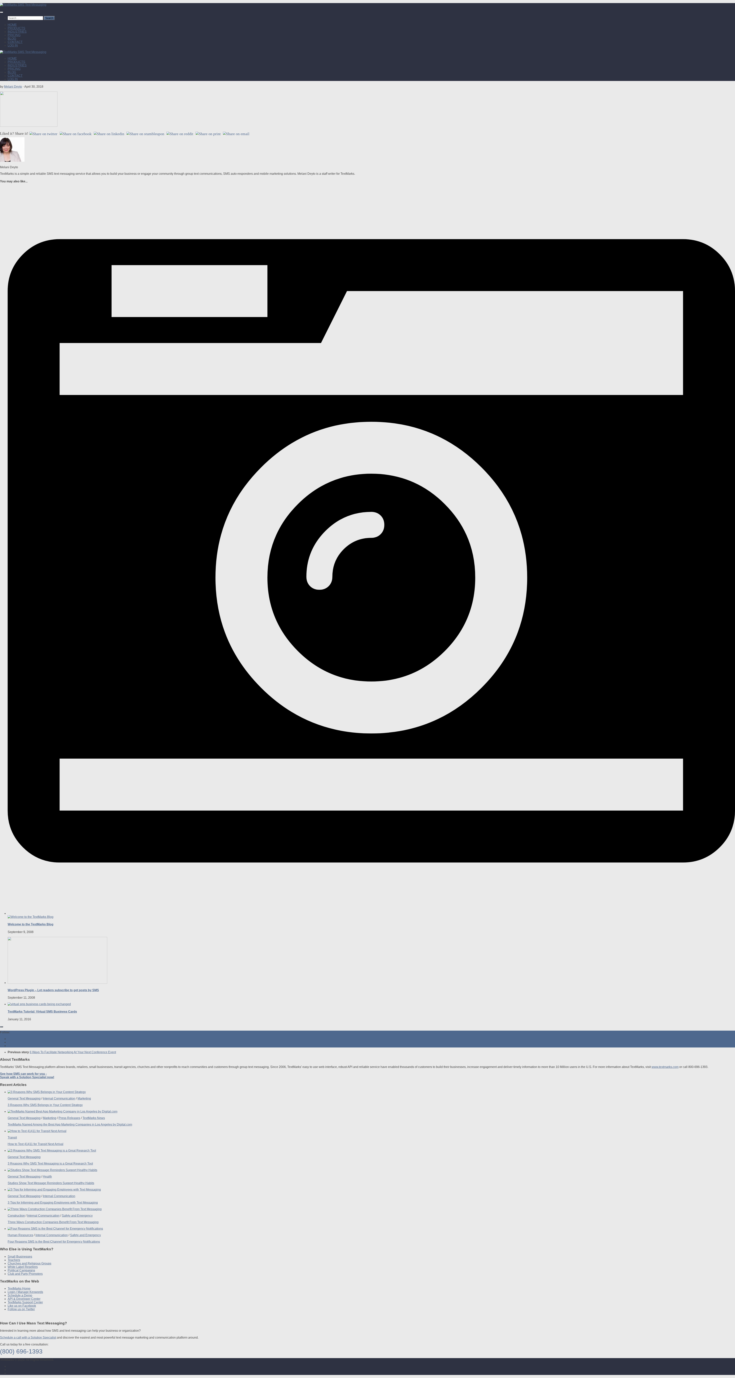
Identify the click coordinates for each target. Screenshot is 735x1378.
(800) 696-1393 (21, 1351)
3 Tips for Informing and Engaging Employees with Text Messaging (53, 1202)
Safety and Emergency (77, 1215)
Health (47, 1176)
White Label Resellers (23, 1267)
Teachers (14, 1260)
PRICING (14, 35)
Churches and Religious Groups (29, 1263)
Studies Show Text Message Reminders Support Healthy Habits (51, 1183)
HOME (12, 24)
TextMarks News (93, 1118)
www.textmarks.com (665, 1067)
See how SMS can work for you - (27, 1075)
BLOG (12, 38)
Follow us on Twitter (21, 1309)
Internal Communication (59, 1098)
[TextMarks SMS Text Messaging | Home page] (23, 4)
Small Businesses (20, 1256)
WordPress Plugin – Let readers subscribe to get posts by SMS (53, 990)
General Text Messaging (24, 1098)
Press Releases (69, 1118)
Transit (12, 1137)
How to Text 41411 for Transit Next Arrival (35, 1144)
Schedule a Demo (20, 1295)
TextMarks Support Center (25, 1302)
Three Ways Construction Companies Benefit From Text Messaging (53, 1222)
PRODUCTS (16, 28)
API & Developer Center (24, 1298)
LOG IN (13, 45)
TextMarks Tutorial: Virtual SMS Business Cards (42, 1011)
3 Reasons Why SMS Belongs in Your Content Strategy (45, 1105)
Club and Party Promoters (25, 1273)
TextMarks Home (19, 1288)
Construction (16, 1215)
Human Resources (20, 1235)
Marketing (84, 1098)
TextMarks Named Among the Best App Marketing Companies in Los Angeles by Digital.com (70, 1124)
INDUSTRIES (17, 31)
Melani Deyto (13, 86)
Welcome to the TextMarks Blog (30, 924)
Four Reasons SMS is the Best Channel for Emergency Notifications (54, 1241)
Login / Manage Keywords (25, 1292)
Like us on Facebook (22, 1305)
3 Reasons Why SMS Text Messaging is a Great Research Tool (50, 1163)
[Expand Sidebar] (1, 1026)
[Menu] (1, 12)
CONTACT (15, 42)
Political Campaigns (21, 1270)
